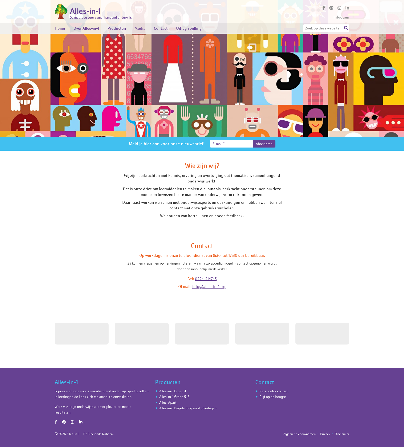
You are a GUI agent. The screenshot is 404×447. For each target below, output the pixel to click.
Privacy (325, 434)
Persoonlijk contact (274, 391)
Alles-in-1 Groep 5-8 (174, 397)
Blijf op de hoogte (272, 397)
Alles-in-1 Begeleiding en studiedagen (188, 408)
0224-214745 (206, 279)
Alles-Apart (168, 402)
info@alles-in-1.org (209, 286)
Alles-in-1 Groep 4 (172, 391)
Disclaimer (342, 434)
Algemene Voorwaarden (299, 434)
